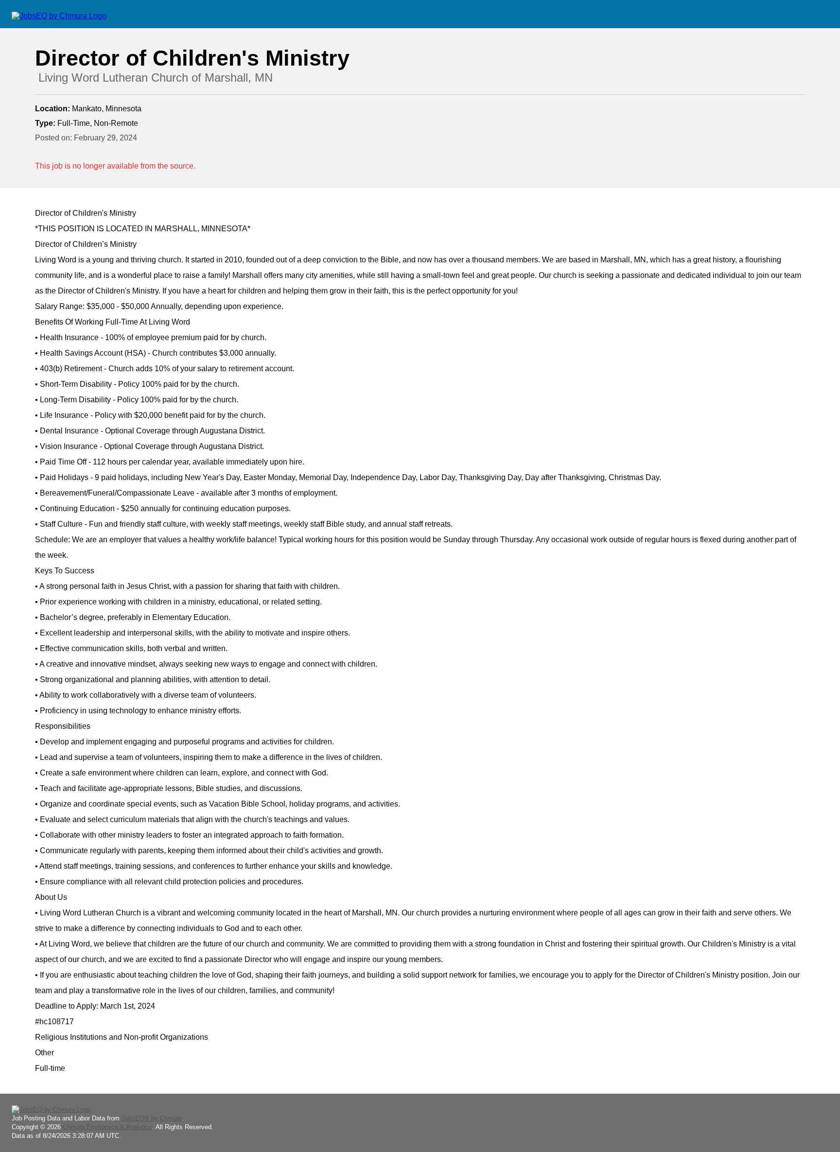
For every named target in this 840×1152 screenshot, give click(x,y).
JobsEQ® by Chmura (152, 1118)
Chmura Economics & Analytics (107, 1127)
